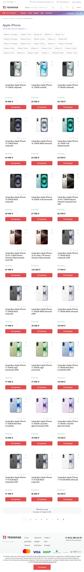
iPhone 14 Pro (23, 48)
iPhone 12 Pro (9, 53)
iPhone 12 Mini (33, 53)
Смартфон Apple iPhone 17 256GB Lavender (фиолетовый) (68, 423)
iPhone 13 (58, 48)
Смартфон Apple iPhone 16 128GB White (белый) (41, 142)
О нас (26, 538)
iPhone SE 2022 (58, 53)
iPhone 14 (34, 48)
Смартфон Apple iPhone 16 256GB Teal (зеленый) (41, 198)
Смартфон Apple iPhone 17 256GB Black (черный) (15, 311)
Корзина (74, 13)
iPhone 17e (59, 34)
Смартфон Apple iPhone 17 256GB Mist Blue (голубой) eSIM (68, 367)
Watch (36, 13)
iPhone (23, 13)
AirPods (49, 13)
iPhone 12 (20, 53)
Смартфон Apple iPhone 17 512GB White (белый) (68, 478)
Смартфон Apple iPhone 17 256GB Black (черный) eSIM (68, 255)
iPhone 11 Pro (72, 53)
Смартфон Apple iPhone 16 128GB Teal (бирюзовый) (68, 143)
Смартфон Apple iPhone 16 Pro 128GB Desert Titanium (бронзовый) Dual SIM (15, 256)
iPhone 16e (63, 39)
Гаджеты (24, 15)
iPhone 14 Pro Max (65, 44)
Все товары (11, 13)
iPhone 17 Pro (26, 34)
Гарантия (37, 538)
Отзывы (47, 545)
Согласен (42, 567)
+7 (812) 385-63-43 (73, 537)
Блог (45, 541)
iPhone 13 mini (71, 48)
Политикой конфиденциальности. (45, 562)
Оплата (27, 545)
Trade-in (47, 538)
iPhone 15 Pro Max (10, 44)
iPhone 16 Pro (26, 39)
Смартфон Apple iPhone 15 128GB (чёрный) (15, 86)
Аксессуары (34, 15)
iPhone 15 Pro (26, 44)
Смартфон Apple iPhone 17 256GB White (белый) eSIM (41, 311)
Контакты (37, 545)
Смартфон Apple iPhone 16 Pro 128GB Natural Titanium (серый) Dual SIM (68, 200)
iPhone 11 (45, 53)
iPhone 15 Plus (39, 44)
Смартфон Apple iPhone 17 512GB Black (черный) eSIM (15, 479)
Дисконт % (45, 15)
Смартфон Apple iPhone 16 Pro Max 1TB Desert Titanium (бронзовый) (41, 255)
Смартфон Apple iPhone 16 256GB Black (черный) (15, 199)
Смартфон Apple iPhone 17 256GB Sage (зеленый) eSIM (15, 367)
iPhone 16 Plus (39, 39)
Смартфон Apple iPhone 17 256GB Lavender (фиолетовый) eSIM (41, 423)
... (52, 519)
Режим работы (76, 2)
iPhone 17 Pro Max (10, 34)
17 (58, 519)
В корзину (15, 107)
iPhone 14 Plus (9, 48)
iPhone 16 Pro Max (10, 39)
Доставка (27, 541)
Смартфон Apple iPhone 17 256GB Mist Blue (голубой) (15, 423)
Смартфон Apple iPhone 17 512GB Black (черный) (41, 479)
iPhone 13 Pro (47, 48)
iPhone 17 (48, 34)
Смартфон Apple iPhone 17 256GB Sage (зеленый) (41, 367)
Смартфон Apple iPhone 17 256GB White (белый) (68, 310)
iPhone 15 (51, 44)
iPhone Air (38, 34)
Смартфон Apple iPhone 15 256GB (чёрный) (68, 86)
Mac (42, 13)
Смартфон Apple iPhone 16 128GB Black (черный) (15, 143)
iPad (30, 13)
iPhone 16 (51, 39)
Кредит (37, 541)
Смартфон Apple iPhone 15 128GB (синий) (41, 86)
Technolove (7, 541)
